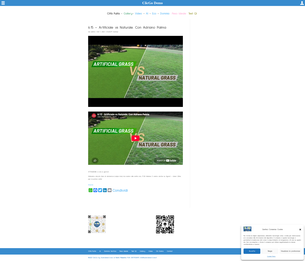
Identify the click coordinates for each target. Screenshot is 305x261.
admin (93, 32)
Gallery (142, 251)
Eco (154, 13)
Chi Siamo (160, 251)
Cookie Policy (271, 256)
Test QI (133, 251)
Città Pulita (92, 251)
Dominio (165, 13)
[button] (300, 229)
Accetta (252, 251)
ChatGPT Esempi (112, 32)
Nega (270, 251)
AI (147, 13)
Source (90, 185)
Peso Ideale (179, 13)
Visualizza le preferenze (290, 251)
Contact (170, 251)
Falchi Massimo (121, 257)
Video (138, 13)
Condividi (120, 190)
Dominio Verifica (110, 251)
